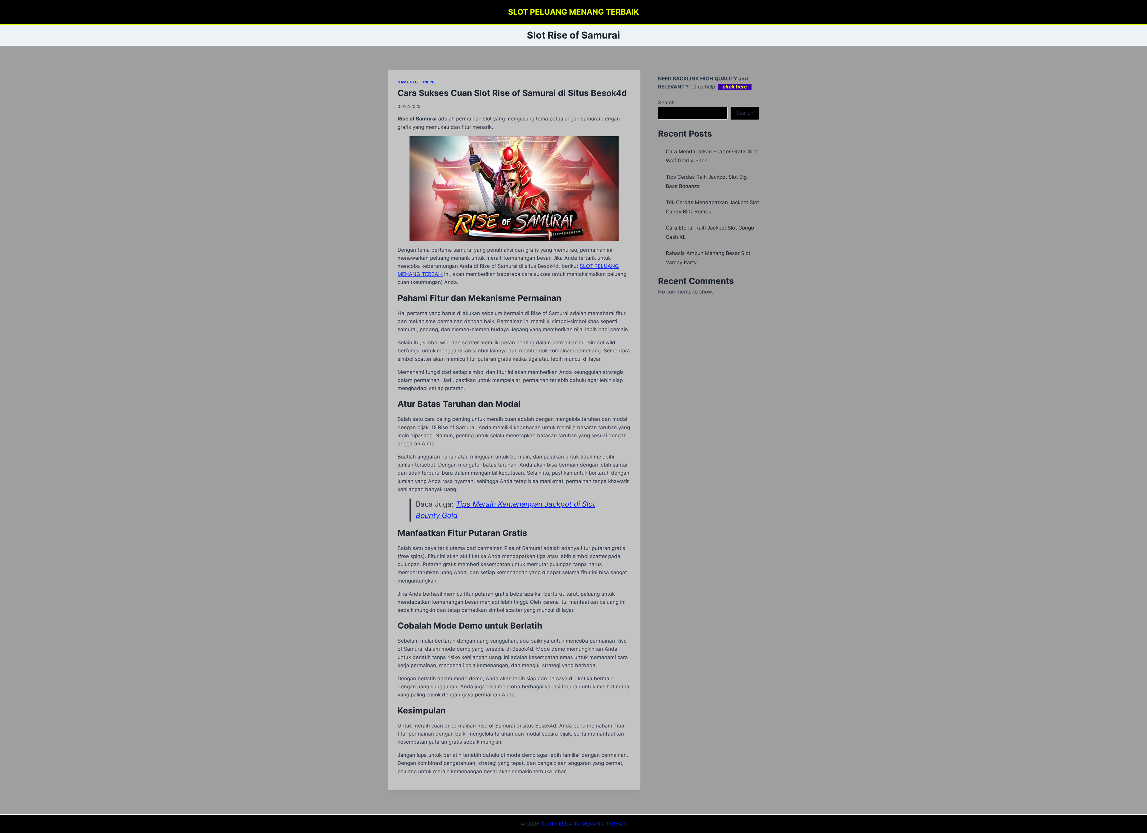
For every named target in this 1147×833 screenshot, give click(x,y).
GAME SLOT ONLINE (417, 82)
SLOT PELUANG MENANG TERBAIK (584, 824)
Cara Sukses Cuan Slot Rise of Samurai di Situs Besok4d (512, 93)
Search (666, 103)
